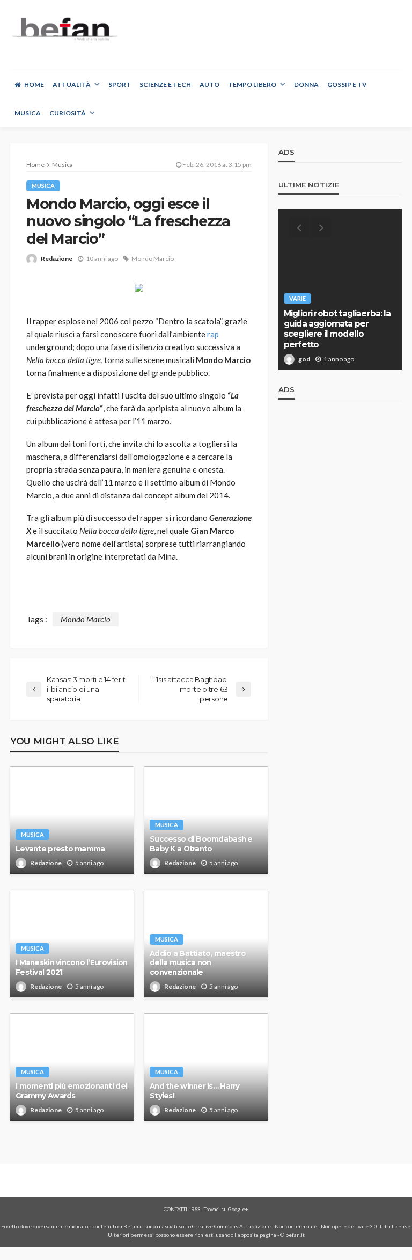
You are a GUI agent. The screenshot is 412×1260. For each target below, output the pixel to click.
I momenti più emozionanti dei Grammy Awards (71, 1091)
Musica (27, 113)
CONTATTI (175, 1209)
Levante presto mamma (60, 848)
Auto (209, 85)
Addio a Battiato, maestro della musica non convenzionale (198, 962)
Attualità (72, 85)
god (304, 359)
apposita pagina (257, 1235)
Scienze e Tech (165, 85)
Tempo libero (252, 85)
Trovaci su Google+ (226, 1209)
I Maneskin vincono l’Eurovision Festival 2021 (72, 967)
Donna (306, 85)
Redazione (56, 259)
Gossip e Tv (347, 85)
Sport (119, 85)
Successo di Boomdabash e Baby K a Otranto (201, 844)
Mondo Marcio (152, 259)
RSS (195, 1209)
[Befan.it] (64, 29)
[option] (340, 289)
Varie (297, 298)
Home (34, 85)
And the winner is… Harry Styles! (195, 1091)
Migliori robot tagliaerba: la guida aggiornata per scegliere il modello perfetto (337, 329)
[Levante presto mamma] (72, 820)
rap (213, 334)
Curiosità (67, 113)
